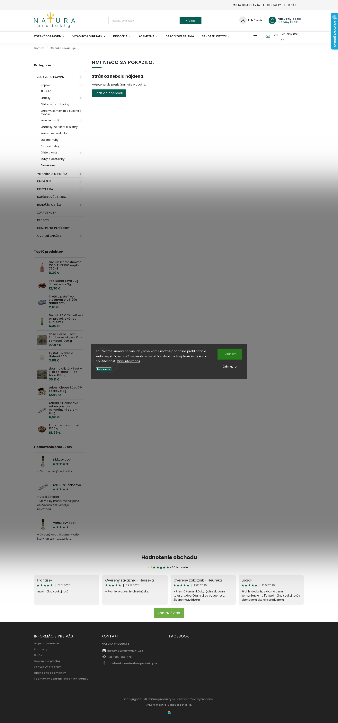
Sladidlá (46, 91)
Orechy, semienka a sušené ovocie (60, 112)
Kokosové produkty (54, 133)
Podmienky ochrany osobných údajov (61, 678)
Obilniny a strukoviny (55, 104)
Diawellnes (48, 165)
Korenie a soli (50, 120)
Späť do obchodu (109, 93)
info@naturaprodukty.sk (125, 650)
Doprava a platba (47, 661)
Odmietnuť (230, 366)
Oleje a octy (49, 152)
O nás (292, 5)
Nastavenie (103, 369)
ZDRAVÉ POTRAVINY (51, 77)
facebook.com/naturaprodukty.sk (132, 663)
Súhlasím (230, 354)
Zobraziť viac (169, 613)
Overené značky (49, 236)
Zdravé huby (46, 213)
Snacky (46, 98)
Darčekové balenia (51, 197)
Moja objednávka (246, 5)
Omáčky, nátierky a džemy (59, 127)
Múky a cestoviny (53, 159)
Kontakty (274, 5)
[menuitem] (51, 36)
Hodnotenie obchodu (169, 557)
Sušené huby (49, 140)
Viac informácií (128, 361)
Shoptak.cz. (184, 704)
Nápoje (45, 85)
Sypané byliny (50, 146)
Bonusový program (48, 667)
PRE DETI (43, 220)
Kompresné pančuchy (53, 228)
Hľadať (190, 20)
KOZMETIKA (45, 189)
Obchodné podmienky (50, 672)
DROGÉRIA (44, 181)
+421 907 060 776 (119, 657)
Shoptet (161, 704)
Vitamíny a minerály (52, 174)
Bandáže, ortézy (49, 205)
